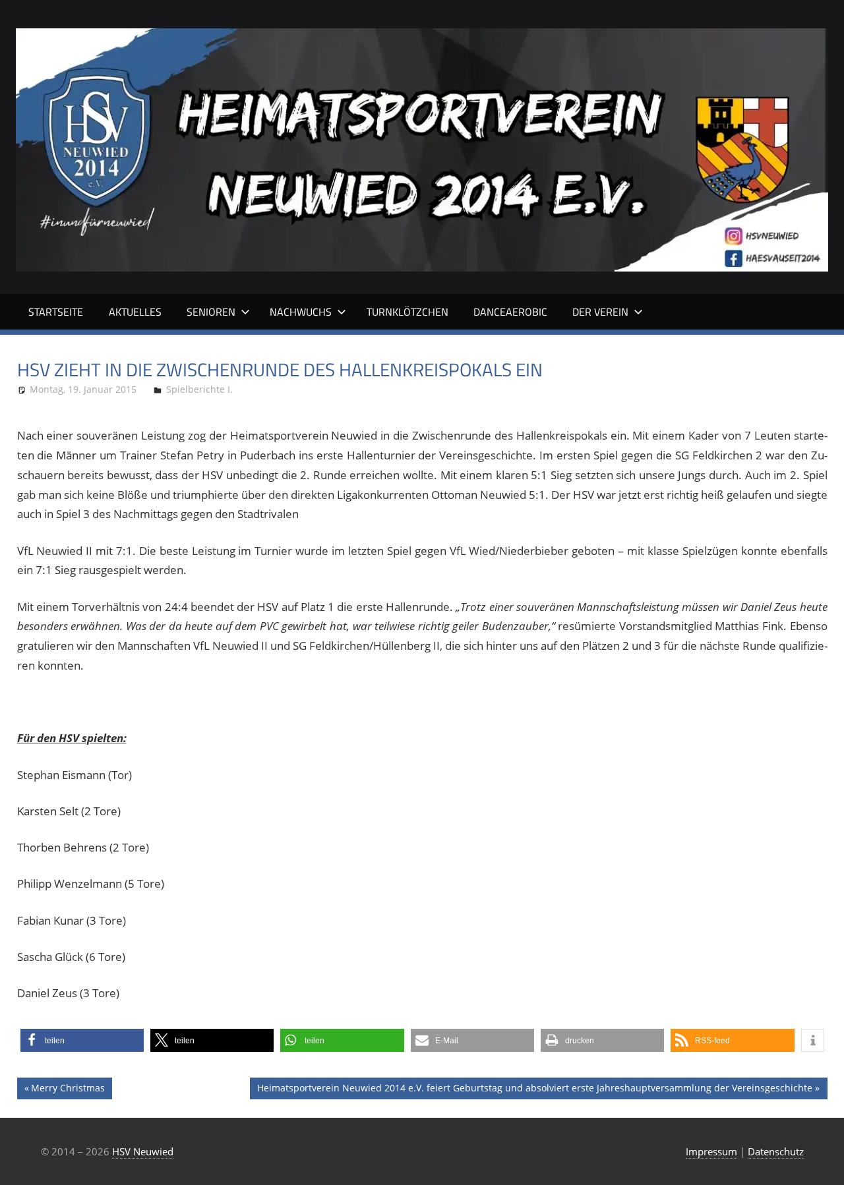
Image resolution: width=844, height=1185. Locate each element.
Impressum (711, 1151)
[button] (82, 1040)
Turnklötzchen (407, 312)
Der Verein (600, 312)
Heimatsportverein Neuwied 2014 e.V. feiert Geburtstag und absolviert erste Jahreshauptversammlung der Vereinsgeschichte (534, 1090)
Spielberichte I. (199, 389)
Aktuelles (135, 312)
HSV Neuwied (142, 1151)
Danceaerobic (510, 312)
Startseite (55, 312)
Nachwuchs (301, 312)
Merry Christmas (67, 1090)
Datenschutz (776, 1151)
